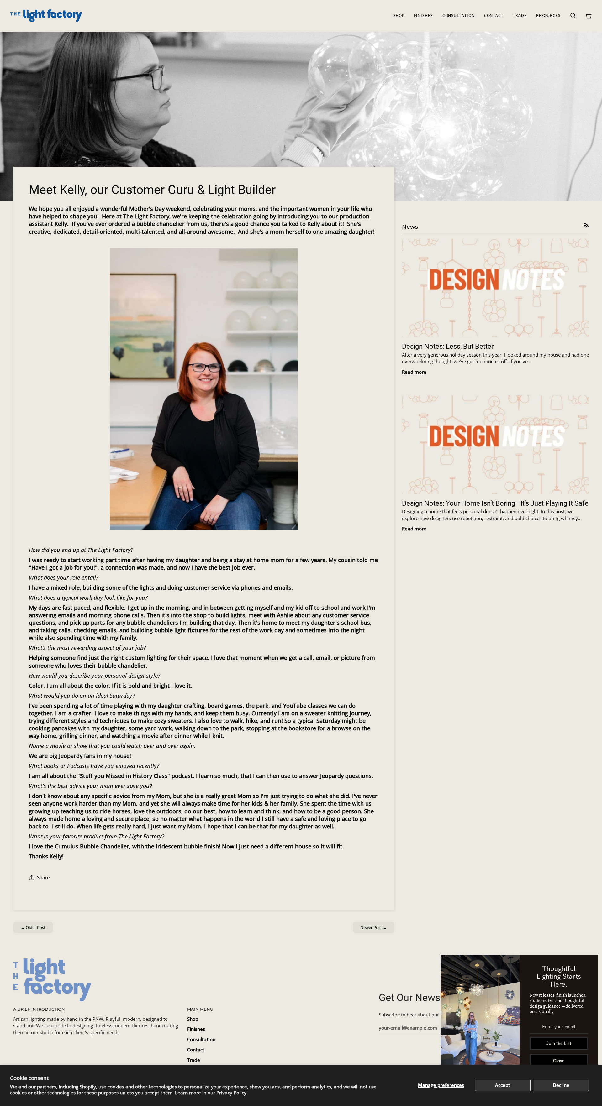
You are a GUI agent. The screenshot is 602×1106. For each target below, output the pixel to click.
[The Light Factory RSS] (586, 225)
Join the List (558, 1043)
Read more (414, 372)
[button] (399, 15)
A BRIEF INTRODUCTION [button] (39, 1009)
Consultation (201, 1039)
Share (43, 877)
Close (558, 1060)
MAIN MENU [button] (200, 1009)
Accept (502, 1085)
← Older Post (33, 927)
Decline (561, 1085)
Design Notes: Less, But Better (448, 346)
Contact (195, 1050)
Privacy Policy (231, 1093)
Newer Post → (373, 927)
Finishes (196, 1029)
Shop (192, 1019)
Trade (193, 1060)
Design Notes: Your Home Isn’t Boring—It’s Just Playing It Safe (495, 503)
